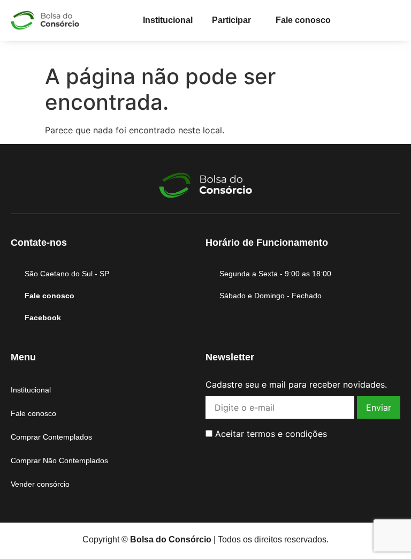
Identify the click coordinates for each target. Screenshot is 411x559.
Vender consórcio (40, 484)
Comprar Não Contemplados (59, 460)
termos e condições (287, 433)
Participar (231, 20)
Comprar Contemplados (51, 437)
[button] (234, 20)
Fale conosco (303, 20)
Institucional (168, 20)
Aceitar (269, 433)
